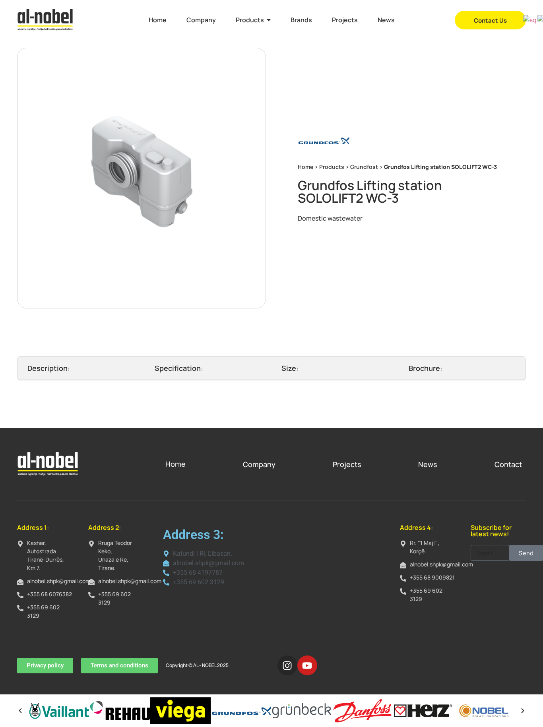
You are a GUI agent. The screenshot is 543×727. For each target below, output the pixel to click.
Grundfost (364, 167)
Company (259, 464)
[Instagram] (287, 665)
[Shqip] (530, 19)
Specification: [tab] (179, 368)
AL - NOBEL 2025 (211, 665)
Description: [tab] (48, 368)
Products (331, 167)
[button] (20, 711)
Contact (508, 464)
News (427, 464)
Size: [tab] (290, 368)
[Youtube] (307, 665)
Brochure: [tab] (425, 368)
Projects (347, 464)
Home (305, 167)
